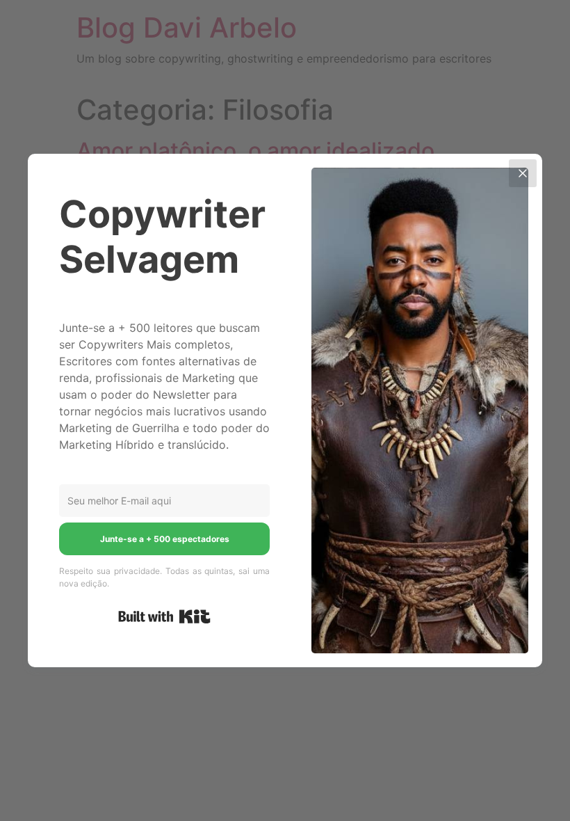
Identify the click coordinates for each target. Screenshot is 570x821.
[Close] (523, 173)
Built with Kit (164, 616)
